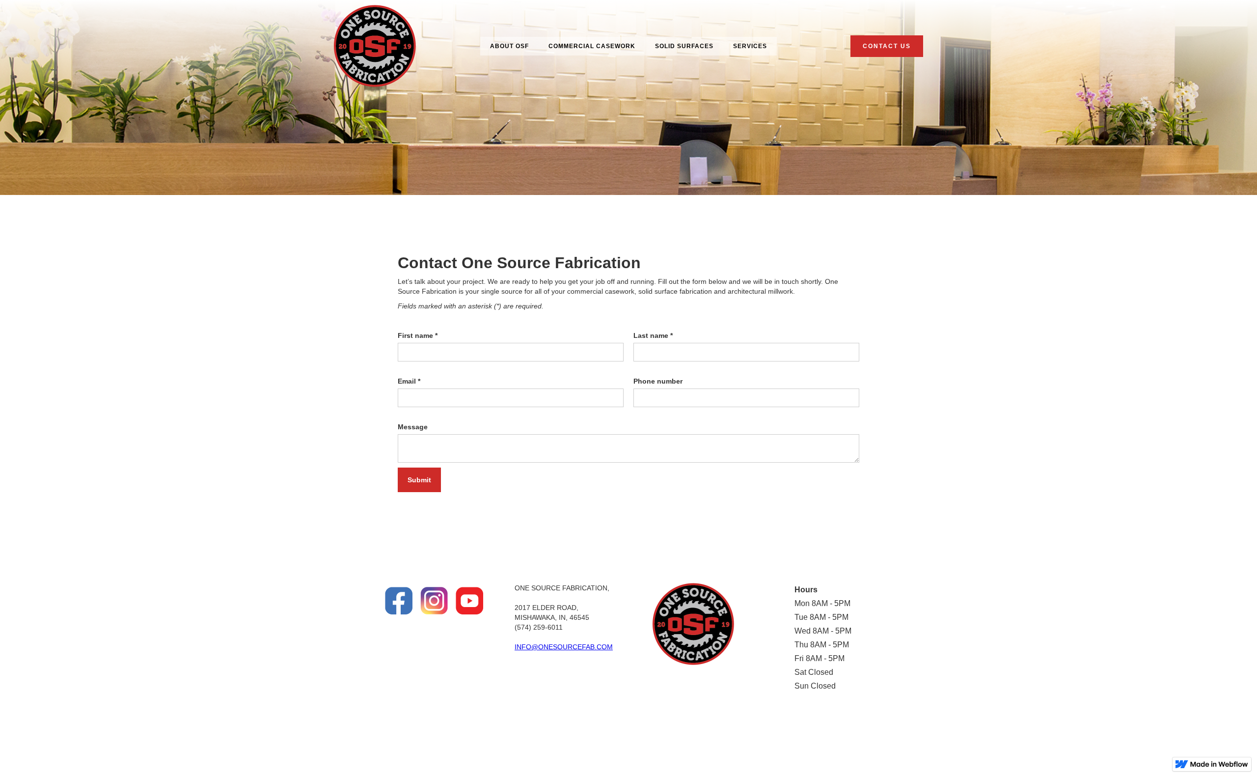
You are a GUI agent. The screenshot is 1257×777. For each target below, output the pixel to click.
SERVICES (750, 46)
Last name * (653, 335)
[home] (375, 46)
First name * (417, 335)
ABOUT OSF (509, 46)
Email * (409, 381)
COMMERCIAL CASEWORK (591, 46)
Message (413, 427)
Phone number (658, 381)
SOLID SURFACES (684, 46)
